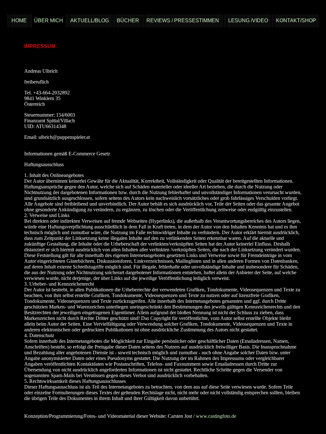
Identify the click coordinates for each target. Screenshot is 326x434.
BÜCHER (128, 20)
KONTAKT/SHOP (296, 20)
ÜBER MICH (48, 20)
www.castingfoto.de (216, 416)
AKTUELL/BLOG (89, 20)
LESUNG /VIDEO (248, 20)
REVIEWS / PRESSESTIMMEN (182, 20)
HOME (19, 20)
